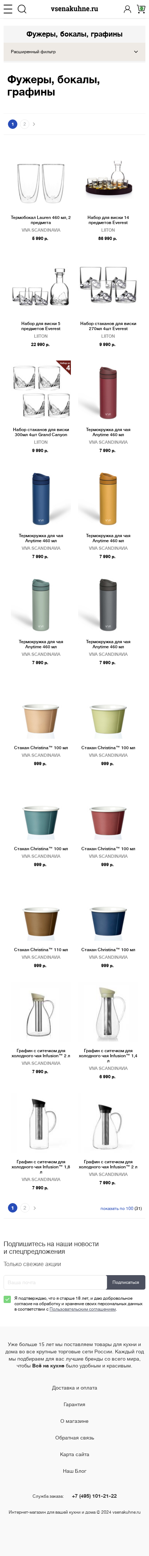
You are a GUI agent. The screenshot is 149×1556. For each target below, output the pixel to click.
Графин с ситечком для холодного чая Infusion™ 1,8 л (41, 1167)
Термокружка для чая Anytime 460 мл (108, 432)
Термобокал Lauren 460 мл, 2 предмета (41, 220)
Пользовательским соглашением (83, 1309)
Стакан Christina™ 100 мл (41, 747)
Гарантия (74, 1404)
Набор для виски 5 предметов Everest (40, 326)
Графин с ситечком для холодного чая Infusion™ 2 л (41, 1053)
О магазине (74, 1421)
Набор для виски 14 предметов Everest (108, 220)
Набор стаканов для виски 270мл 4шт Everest (108, 326)
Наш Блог (74, 1471)
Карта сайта (74, 1454)
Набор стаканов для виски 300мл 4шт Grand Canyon (41, 432)
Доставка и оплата (74, 1388)
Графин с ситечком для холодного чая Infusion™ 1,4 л (108, 1055)
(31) (121, 1208)
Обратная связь (74, 1438)
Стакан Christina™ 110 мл (41, 949)
